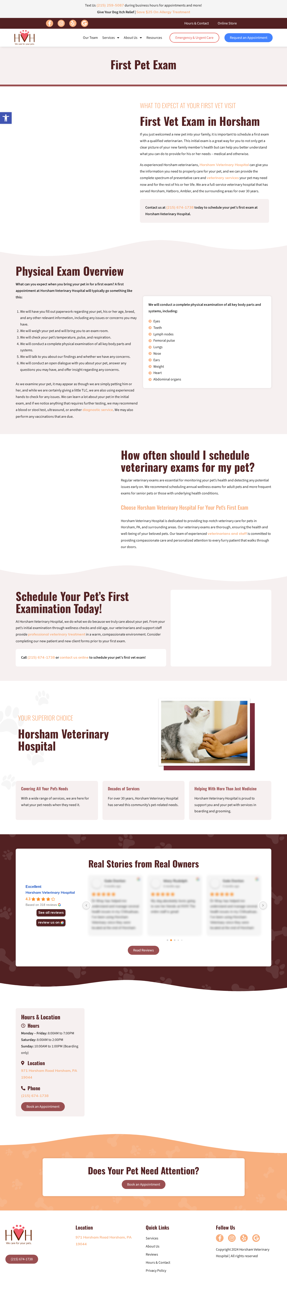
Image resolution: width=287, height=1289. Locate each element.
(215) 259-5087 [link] (110, 5)
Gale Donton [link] (115, 881)
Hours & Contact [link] (196, 23)
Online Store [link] (227, 23)
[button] (49, 23)
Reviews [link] (152, 1254)
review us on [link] (49, 922)
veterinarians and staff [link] (227, 534)
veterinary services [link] (223, 178)
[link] (6, 118)
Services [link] (108, 37)
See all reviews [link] (51, 913)
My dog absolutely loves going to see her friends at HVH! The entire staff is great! (173, 906)
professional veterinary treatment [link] (56, 634)
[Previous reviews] (86, 905)
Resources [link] (154, 37)
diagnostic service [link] (98, 410)
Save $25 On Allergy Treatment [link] (163, 12)
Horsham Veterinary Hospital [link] (224, 165)
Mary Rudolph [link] (175, 881)
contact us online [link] (74, 658)
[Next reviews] (263, 905)
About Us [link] (130, 37)
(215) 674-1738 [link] (180, 208)
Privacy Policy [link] (156, 1270)
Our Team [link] (90, 37)
